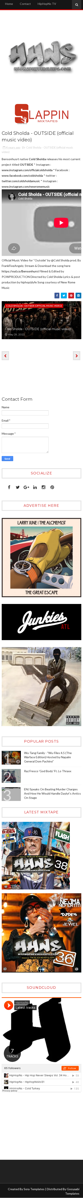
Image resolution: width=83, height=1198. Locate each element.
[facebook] (9, 486)
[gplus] (26, 486)
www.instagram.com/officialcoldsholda (27, 170)
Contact (25, 3)
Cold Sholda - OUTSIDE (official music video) (37, 329)
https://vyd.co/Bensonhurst (20, 271)
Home (9, 3)
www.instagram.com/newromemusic (26, 186)
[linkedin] (35, 486)
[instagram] (43, 486)
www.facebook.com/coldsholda (22, 175)
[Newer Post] (5, 355)
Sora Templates (34, 1189)
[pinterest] (52, 486)
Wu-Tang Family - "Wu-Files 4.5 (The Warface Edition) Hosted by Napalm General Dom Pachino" (48, 757)
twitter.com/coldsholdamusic (21, 181)
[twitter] (17, 486)
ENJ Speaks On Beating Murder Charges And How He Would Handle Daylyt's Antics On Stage (52, 793)
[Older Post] (76, 355)
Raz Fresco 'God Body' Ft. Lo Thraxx (47, 771)
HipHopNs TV (47, 3)
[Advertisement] (28, 1126)
